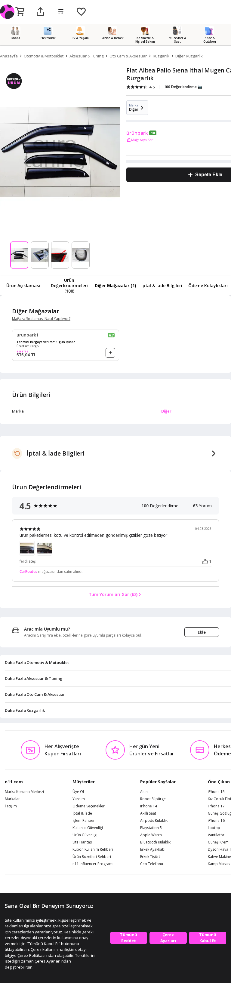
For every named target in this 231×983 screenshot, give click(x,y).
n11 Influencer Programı (92, 864)
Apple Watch (151, 835)
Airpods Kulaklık (154, 820)
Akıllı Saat (148, 813)
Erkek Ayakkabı (152, 849)
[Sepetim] (19, 12)
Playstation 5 (151, 827)
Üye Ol (78, 791)
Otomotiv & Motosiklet (43, 56)
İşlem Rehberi (84, 820)
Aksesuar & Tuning (86, 56)
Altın (144, 791)
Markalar (12, 799)
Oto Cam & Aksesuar (128, 56)
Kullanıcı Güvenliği (87, 827)
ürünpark (137, 133)
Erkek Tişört (150, 856)
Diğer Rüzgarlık (188, 56)
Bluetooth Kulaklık (155, 842)
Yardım (78, 799)
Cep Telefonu (151, 864)
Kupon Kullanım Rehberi (92, 849)
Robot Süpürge (153, 799)
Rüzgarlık (161, 56)
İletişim (11, 806)
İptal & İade (82, 813)
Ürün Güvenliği (84, 835)
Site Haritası (82, 842)
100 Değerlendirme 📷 (183, 86)
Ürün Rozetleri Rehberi (91, 856)
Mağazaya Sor (142, 139)
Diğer (166, 411)
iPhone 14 (148, 806)
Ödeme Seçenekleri (89, 806)
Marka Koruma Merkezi (24, 791)
